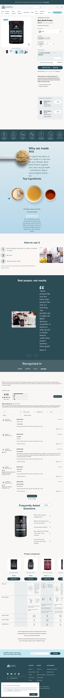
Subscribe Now (45, 53)
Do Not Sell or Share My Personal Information (40, 688)
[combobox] (31, 7)
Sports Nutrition (14, 12)
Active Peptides (20, 12)
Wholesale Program (51, 674)
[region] (20, 689)
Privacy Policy (46, 686)
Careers (30, 680)
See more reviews (32, 496)
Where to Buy (31, 677)
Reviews (30, 674)
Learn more (57, 71)
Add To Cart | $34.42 (50, 68)
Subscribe (55, 653)
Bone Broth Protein (14, 572)
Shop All (3, 12)
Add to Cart (14, 579)
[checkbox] (28, 415)
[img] (16, 404)
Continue (33, 694)
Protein (32, 12)
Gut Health (36, 12)
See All (46, 505)
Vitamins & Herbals (42, 12)
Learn (49, 12)
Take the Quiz (57, 12)
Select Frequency (41, 50)
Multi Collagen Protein (47, 572)
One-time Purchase (46, 63)
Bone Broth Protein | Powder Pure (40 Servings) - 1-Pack (32, 459)
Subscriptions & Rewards (52, 669)
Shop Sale (34, 3)
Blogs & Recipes (32, 672)
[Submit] (41, 7)
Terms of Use (16, 690)
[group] (57, 52)
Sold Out (30, 579)
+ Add (57, 102)
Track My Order (40, 677)
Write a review (58, 396)
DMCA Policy (39, 680)
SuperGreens (27, 12)
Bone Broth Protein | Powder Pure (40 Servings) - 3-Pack (32, 488)
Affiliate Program (50, 672)
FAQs (38, 672)
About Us (31, 669)
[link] (43, 18)
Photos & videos (27, 415)
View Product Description (43, 25)
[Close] (37, 683)
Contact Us (39, 669)
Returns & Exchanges (41, 674)
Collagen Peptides (7, 12)
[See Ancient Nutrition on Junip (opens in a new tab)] (34, 498)
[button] (20, 393)
